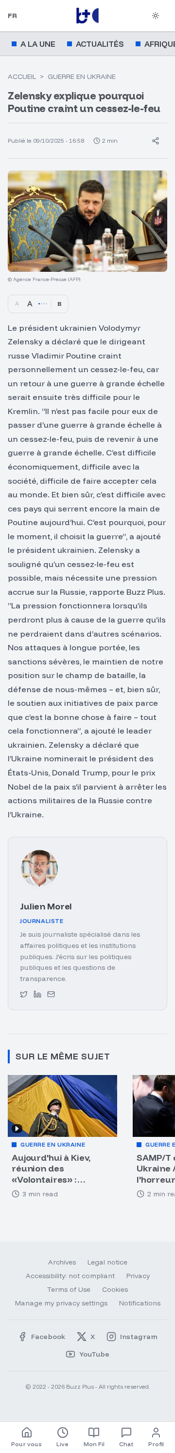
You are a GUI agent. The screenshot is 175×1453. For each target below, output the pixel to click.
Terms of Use (68, 1289)
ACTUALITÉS (100, 44)
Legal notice (107, 1262)
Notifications (139, 1303)
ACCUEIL (22, 76)
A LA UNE (37, 44)
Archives (62, 1262)
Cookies (115, 1289)
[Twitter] (24, 994)
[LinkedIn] (37, 994)
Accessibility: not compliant (70, 1275)
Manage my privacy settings (61, 1303)
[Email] (51, 994)
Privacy (138, 1275)
